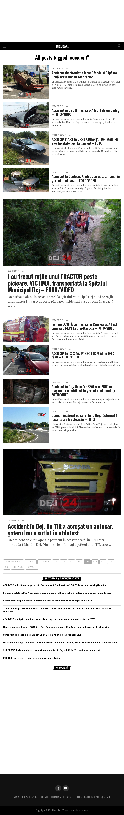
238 (79, 562)
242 (110, 562)
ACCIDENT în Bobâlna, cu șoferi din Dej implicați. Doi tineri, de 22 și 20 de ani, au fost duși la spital (54, 585)
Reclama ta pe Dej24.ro (61, 796)
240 (95, 562)
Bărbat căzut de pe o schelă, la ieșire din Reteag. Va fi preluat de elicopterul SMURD (47, 600)
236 (63, 562)
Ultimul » (32, 567)
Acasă (16, 796)
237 (71, 562)
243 (6, 567)
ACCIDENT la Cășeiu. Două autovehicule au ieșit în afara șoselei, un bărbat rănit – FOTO (49, 619)
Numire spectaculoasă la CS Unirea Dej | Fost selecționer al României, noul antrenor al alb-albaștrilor (56, 627)
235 (55, 562)
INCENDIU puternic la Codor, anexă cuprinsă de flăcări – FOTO (36, 658)
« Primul (31, 562)
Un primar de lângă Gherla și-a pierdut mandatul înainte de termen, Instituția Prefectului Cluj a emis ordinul (60, 642)
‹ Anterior (44, 562)
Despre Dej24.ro (29, 796)
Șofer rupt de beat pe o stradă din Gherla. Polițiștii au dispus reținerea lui (42, 635)
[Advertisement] (62, 21)
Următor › (18, 567)
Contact (44, 796)
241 (102, 562)
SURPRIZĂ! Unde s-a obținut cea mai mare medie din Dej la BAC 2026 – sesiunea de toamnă (51, 650)
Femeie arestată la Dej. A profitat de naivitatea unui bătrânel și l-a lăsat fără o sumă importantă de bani (57, 593)
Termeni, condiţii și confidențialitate (92, 796)
